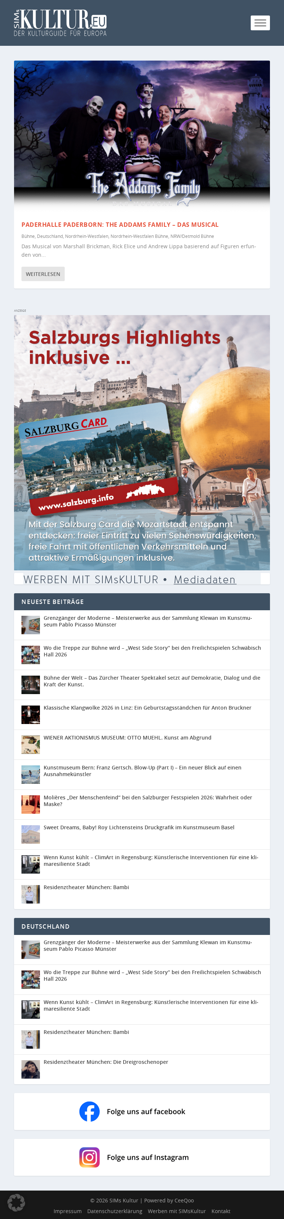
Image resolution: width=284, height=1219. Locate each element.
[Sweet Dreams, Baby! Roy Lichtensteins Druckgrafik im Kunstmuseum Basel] (30, 834)
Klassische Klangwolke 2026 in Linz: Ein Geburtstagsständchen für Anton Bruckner (147, 707)
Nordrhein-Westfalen (86, 236)
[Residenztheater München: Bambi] (30, 894)
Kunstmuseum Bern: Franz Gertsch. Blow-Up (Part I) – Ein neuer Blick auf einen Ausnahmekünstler (142, 771)
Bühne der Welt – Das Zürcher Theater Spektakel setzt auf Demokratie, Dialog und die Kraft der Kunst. (152, 681)
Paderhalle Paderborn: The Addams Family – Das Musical (120, 225)
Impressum (68, 1211)
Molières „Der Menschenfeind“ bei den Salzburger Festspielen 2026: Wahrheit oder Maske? (148, 800)
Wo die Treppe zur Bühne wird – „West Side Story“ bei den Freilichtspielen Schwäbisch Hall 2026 (152, 651)
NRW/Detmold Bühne (192, 236)
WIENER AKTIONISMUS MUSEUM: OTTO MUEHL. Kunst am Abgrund (128, 737)
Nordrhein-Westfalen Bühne (139, 236)
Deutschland (50, 236)
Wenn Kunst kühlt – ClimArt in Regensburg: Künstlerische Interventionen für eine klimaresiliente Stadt (151, 860)
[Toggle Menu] (260, 22)
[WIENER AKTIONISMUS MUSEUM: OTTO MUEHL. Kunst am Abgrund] (30, 744)
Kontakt (221, 1211)
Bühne (28, 236)
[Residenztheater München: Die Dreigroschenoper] (32, 1069)
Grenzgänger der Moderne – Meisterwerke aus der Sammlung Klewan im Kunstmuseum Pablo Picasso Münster (148, 621)
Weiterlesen (43, 273)
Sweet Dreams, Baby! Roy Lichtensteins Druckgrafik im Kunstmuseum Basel (139, 827)
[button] (16, 1202)
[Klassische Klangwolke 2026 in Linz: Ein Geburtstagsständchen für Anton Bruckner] (30, 715)
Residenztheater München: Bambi (86, 887)
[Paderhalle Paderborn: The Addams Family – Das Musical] (142, 137)
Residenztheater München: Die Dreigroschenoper (106, 1061)
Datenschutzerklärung (114, 1211)
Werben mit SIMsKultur (177, 1211)
